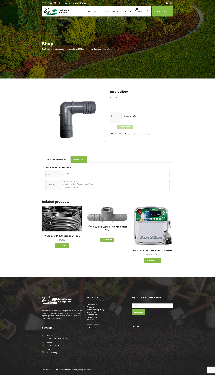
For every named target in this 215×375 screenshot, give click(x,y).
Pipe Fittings (146, 134)
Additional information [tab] (56, 159)
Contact (127, 11)
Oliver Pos (75, 187)
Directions (90, 320)
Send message (52, 353)
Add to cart (125, 127)
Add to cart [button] (62, 246)
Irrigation (137, 134)
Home (87, 11)
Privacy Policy (92, 317)
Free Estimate (162, 11)
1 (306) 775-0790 (53, 345)
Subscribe (138, 312)
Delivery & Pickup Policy (95, 310)
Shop (107, 11)
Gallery (115, 11)
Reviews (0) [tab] (78, 159)
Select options (152, 260)
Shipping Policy (92, 315)
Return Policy (91, 312)
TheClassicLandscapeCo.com (66, 370)
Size (112, 116)
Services (97, 11)
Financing (90, 307)
